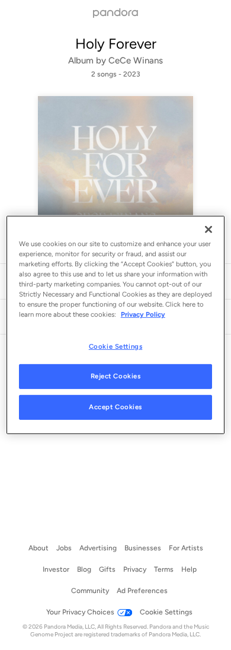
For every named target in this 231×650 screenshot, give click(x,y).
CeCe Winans (135, 60)
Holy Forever (115, 43)
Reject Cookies (116, 376)
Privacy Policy (143, 314)
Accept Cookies (115, 407)
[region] (116, 325)
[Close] (208, 229)
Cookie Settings (116, 346)
